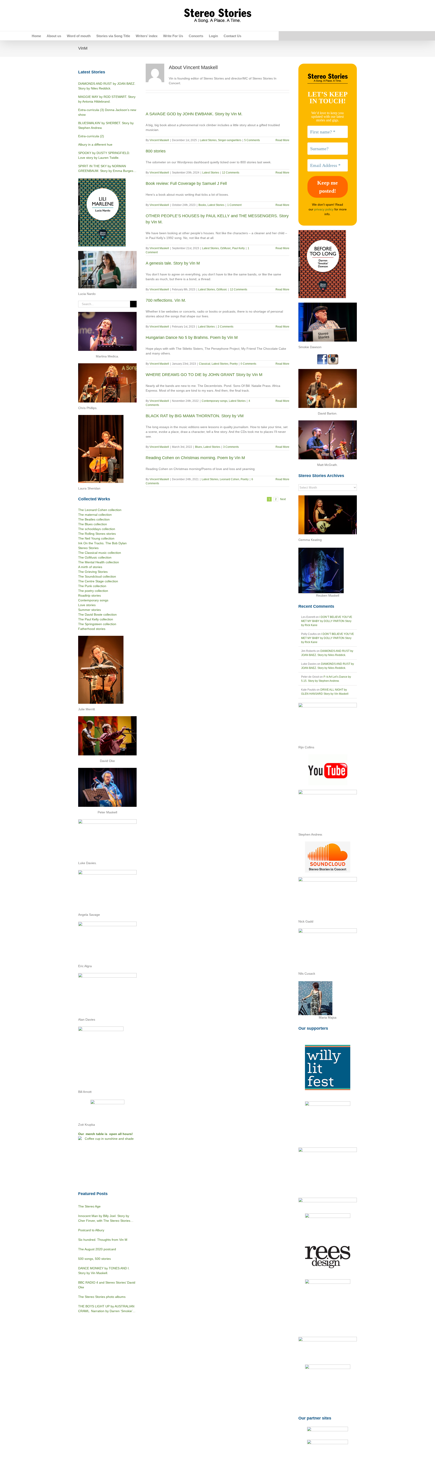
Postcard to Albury (91, 1230)
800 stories (156, 151)
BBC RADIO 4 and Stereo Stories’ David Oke (106, 1285)
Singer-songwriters (229, 140)
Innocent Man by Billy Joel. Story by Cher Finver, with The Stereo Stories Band (104, 1218)
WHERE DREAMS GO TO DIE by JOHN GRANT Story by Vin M (204, 374)
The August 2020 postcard (97, 1249)
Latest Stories (208, 140)
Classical (204, 363)
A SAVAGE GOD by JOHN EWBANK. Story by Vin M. (194, 114)
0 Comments (248, 363)
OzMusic (225, 248)
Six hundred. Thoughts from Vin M (102, 1239)
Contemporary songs (214, 400)
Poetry (234, 363)
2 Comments (225, 326)
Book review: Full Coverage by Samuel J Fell (186, 183)
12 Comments (230, 172)
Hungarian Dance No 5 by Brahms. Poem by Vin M (192, 337)
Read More (282, 140)
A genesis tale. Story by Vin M (173, 263)
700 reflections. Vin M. (166, 300)
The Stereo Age (89, 1206)
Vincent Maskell (159, 140)
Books (202, 205)
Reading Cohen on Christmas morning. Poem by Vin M (195, 457)
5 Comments (252, 140)
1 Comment (234, 205)
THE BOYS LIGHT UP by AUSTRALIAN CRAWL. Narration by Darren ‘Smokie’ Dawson (106, 1308)
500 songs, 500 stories (94, 1258)
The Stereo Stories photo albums (102, 1297)
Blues (198, 446)
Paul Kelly (238, 248)
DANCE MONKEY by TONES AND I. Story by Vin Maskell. (104, 1270)
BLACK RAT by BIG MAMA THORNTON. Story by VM (195, 416)
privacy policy (324, 209)
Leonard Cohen (229, 479)
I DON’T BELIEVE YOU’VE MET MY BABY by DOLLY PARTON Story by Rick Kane (326, 621)
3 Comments (231, 446)
